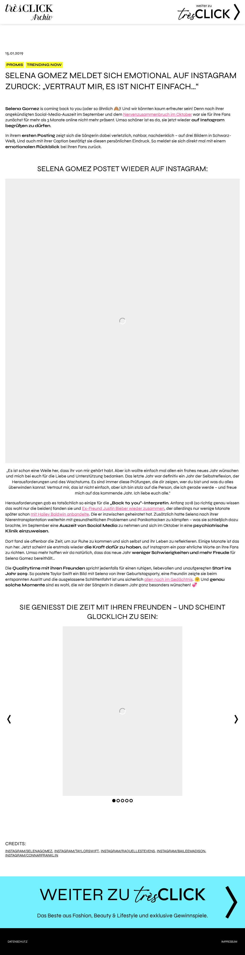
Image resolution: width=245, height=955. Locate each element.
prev (8, 719)
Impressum (229, 941)
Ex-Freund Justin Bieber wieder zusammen (123, 508)
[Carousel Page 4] (126, 800)
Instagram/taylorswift (76, 851)
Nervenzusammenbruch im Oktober (157, 114)
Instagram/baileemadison (181, 851)
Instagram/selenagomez (28, 851)
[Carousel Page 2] (118, 800)
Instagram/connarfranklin (31, 855)
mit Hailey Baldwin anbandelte (60, 514)
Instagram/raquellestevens (128, 851)
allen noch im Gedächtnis (168, 579)
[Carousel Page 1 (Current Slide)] (114, 800)
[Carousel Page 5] (131, 800)
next (236, 719)
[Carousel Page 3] (122, 800)
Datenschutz (18, 941)
